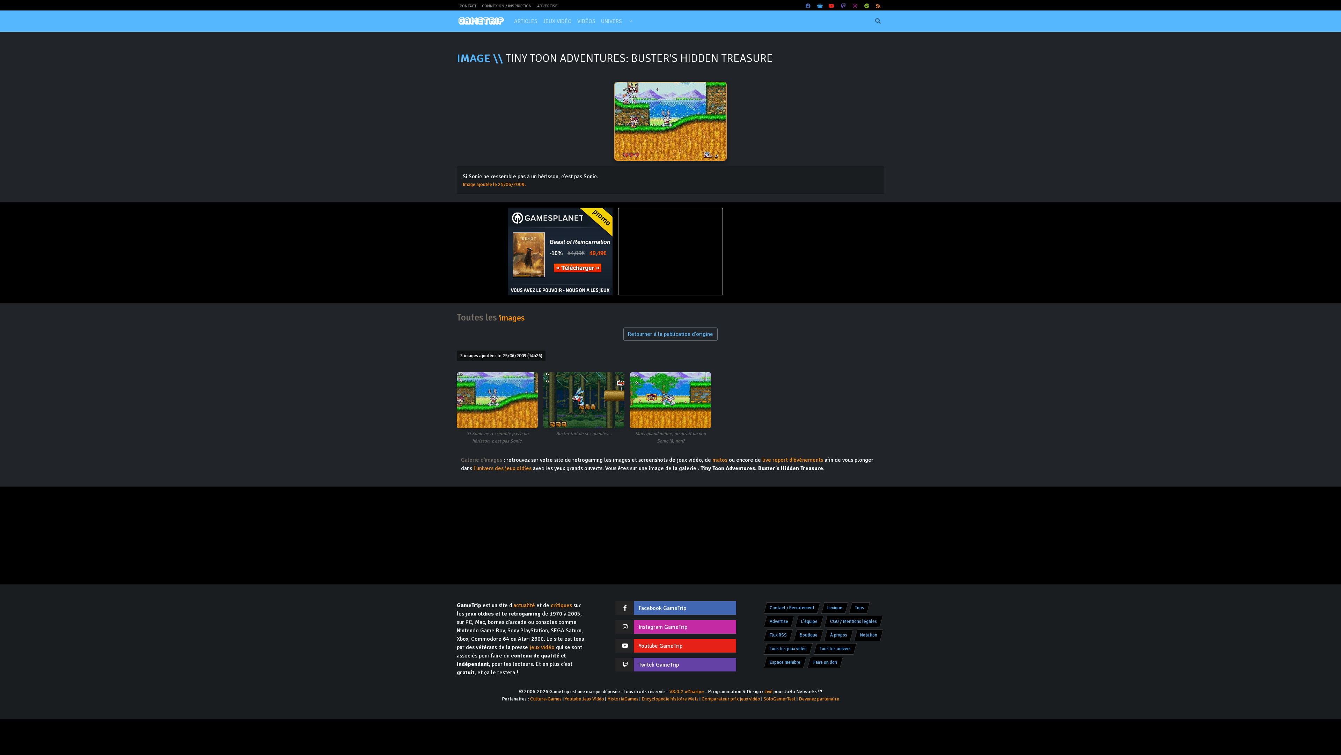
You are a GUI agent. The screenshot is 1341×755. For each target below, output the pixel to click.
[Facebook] (808, 6)
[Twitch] (843, 6)
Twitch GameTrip (659, 664)
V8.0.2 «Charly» (686, 692)
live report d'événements (792, 459)
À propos (838, 635)
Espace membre (785, 662)
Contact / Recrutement (792, 608)
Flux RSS (778, 635)
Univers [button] (611, 21)
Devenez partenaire (819, 699)
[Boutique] (820, 6)
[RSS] (879, 6)
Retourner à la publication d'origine (670, 334)
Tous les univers (835, 649)
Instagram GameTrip (663, 627)
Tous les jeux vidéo (788, 649)
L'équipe (809, 621)
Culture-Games (546, 699)
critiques (561, 605)
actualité (524, 605)
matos (719, 459)
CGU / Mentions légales (853, 621)
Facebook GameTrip (662, 608)
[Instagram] (855, 6)
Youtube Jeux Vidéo (584, 699)
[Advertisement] (780, 251)
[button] (631, 21)
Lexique (834, 608)
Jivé (768, 692)
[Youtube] (832, 6)
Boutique (809, 635)
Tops (859, 608)
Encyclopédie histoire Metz (670, 699)
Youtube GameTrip (660, 645)
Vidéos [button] (586, 21)
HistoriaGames (622, 699)
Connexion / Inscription (507, 6)
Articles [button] (525, 21)
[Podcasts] (867, 6)
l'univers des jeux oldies (503, 468)
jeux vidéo (542, 647)
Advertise (547, 6)
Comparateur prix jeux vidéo (731, 699)
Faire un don (825, 662)
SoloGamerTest (779, 699)
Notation (868, 635)
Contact (468, 6)
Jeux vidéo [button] (557, 21)
